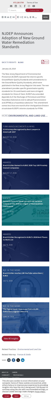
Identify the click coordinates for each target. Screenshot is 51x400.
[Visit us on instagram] (29, 6)
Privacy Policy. (40, 392)
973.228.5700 (18, 2)
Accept (7, 396)
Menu (45, 17)
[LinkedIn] (22, 360)
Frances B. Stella (23, 354)
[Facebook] (13, 360)
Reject (16, 396)
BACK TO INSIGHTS (9, 62)
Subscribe (34, 10)
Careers (14, 372)
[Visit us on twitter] (20, 6)
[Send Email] (9, 360)
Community (5, 375)
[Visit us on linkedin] (16, 6)
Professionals (18, 375)
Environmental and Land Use (29, 349)
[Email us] (11, 6)
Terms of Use (32, 2)
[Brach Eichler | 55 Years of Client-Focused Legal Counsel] (19, 17)
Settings (26, 396)
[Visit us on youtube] (33, 6)
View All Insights (11, 338)
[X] (18, 360)
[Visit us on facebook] (25, 6)
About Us (5, 372)
